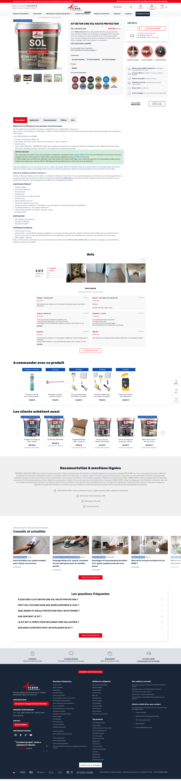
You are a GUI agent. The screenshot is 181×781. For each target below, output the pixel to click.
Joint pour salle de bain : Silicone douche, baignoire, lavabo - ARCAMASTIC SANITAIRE (32, 396)
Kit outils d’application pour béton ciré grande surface (102, 396)
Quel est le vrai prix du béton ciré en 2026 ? (148, 561)
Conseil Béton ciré (20, 557)
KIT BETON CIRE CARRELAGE (77, 240)
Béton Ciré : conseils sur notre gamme (66, 557)
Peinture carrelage (97, 706)
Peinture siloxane (96, 711)
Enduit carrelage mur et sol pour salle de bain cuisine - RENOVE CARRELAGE (125, 441)
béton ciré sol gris (56, 167)
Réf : (72, 29)
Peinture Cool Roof (97, 746)
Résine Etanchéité (97, 687)
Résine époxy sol (96, 708)
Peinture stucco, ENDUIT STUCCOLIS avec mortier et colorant (102, 441)
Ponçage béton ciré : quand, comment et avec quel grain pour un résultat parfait (70, 563)
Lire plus (40, 326)
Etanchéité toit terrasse (98, 733)
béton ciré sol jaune (20, 169)
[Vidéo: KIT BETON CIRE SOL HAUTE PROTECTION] (27, 78)
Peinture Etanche (96, 690)
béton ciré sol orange (79, 169)
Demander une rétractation (90, 672)
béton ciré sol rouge (99, 167)
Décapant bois (96, 741)
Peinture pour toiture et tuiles (100, 714)
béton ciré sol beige (35, 169)
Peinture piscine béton (98, 759)
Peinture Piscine (96, 692)
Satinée (74, 68)
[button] (62, 78)
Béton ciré (95, 695)
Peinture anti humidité (98, 738)
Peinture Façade (96, 703)
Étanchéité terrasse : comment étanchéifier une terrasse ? (147, 689)
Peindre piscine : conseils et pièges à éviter (143, 694)
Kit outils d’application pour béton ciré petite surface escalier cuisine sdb (79, 396)
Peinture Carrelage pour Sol (99, 730)
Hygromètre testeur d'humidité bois (126, 395)
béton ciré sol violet (108, 169)
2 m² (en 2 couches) (78, 59)
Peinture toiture (96, 744)
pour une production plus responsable (149, 93)
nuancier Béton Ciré (80, 155)
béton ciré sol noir (113, 167)
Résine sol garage (97, 700)
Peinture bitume (96, 725)
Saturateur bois (96, 757)
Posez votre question (90, 635)
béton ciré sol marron (63, 169)
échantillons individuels (80, 157)
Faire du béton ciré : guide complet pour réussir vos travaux (29, 561)
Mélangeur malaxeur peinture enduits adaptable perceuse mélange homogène (55, 396)
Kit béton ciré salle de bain (99, 749)
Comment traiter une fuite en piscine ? (142, 691)
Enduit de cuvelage (97, 736)
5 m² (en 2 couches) (93, 59)
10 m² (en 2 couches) (108, 59)
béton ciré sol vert (48, 169)
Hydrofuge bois (96, 754)
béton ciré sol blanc (71, 167)
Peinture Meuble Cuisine (98, 722)
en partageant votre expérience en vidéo (148, 69)
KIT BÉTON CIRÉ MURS (55, 439)
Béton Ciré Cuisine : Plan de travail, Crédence (149, 441)
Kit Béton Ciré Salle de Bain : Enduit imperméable (32, 441)
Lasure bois (95, 751)
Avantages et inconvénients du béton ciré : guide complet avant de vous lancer (109, 563)
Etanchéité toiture (97, 698)
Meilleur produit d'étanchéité (99, 684)
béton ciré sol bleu (84, 167)
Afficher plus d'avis (90, 351)
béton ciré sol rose (93, 169)
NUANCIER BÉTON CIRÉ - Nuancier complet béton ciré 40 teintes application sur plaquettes (79, 441)
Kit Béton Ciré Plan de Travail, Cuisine (102, 728)
